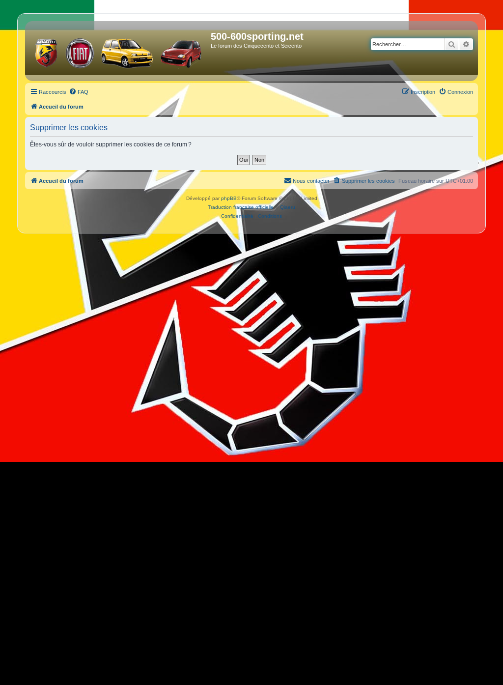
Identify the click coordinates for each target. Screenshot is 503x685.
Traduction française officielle (241, 207)
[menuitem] (78, 92)
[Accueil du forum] (119, 51)
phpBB (229, 198)
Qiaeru (287, 207)
